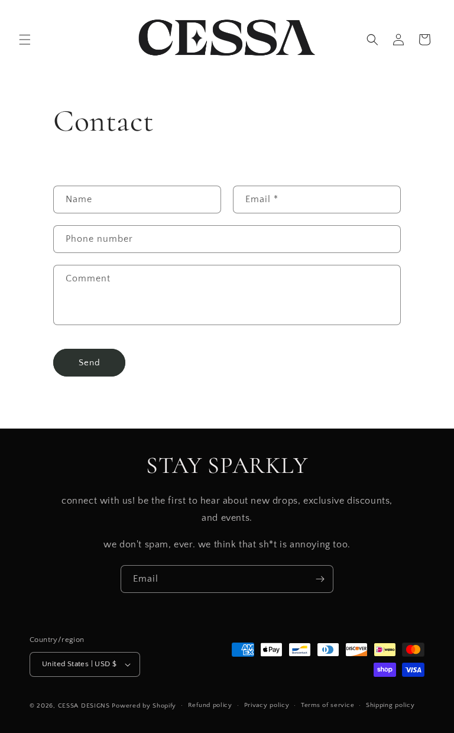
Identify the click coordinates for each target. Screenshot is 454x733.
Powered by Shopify (144, 705)
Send (89, 363)
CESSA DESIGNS (84, 705)
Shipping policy (390, 705)
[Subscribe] (320, 579)
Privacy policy (267, 705)
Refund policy (210, 705)
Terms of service (327, 705)
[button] (25, 40)
